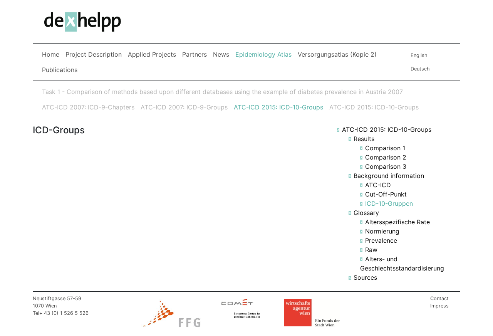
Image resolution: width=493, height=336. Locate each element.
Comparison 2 (385, 157)
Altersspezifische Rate (397, 222)
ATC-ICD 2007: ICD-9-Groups (184, 107)
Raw (371, 250)
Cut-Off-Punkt (386, 194)
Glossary (366, 213)
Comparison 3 (385, 166)
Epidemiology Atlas (265, 54)
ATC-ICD (378, 185)
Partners (194, 54)
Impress (439, 306)
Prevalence (381, 240)
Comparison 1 (385, 148)
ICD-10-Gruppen (389, 203)
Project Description (93, 54)
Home (50, 54)
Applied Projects (152, 54)
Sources (365, 277)
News (221, 54)
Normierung (382, 231)
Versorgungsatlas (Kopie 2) (337, 54)
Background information (389, 176)
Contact (439, 298)
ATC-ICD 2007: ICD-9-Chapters (88, 107)
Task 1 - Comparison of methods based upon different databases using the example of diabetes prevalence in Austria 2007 (222, 92)
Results (364, 139)
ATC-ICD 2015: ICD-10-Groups (278, 107)
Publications (59, 70)
